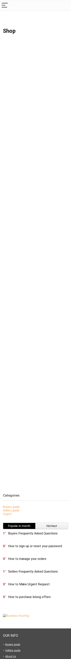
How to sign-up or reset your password (35, 546)
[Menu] (4, 5)
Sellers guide (11, 510)
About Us (10, 656)
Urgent (7, 514)
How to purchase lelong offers (29, 597)
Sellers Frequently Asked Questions (33, 571)
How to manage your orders (27, 559)
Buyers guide (11, 507)
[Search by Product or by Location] (65, 5)
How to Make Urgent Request (29, 584)
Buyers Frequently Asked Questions (33, 533)
